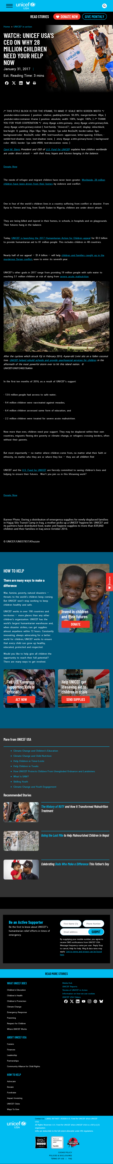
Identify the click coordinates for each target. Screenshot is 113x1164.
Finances (11, 1049)
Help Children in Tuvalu (25, 766)
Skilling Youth (20, 781)
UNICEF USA (25, 5)
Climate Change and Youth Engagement (34, 786)
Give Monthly (94, 16)
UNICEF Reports (69, 986)
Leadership (12, 1055)
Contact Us (39, 1118)
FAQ (70, 1159)
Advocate (11, 1081)
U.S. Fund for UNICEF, (58, 149)
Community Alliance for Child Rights (23, 1066)
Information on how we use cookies (78, 993)
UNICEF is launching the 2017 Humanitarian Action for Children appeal (50, 238)
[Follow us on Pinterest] (95, 1001)
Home (7, 26)
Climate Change (14, 1006)
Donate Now (69, 16)
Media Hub (67, 983)
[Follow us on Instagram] (89, 1001)
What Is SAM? (21, 776)
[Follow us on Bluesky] (101, 1001)
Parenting (11, 1018)
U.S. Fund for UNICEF (34, 470)
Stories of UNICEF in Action (75, 990)
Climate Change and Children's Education (35, 750)
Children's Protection (16, 1001)
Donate (10, 1087)
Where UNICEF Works (17, 1029)
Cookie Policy (65, 1152)
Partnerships (13, 1060)
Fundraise (11, 1092)
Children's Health (15, 995)
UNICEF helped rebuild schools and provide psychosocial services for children (53, 360)
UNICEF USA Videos (71, 997)
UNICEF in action (23, 26)
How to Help (14, 1074)
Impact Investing (14, 1098)
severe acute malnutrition (74, 276)
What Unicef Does (17, 983)
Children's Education (16, 990)
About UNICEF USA (16, 1037)
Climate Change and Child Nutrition (32, 756)
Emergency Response (17, 1012)
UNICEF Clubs (13, 1103)
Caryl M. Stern (12, 149)
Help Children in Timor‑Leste (28, 761)
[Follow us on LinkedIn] (77, 1001)
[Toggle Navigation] (9, 6)
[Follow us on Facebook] (66, 1001)
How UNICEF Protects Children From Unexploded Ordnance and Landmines (54, 771)
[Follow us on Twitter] (71, 1001)
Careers (10, 1044)
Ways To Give (13, 1109)
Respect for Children (16, 1023)
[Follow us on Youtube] (83, 1001)
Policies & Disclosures (60, 1156)
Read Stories (39, 16)
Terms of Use (57, 1159)
